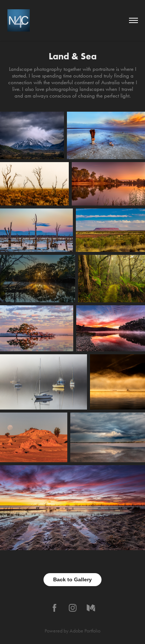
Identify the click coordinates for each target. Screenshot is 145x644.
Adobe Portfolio (85, 631)
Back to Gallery (72, 579)
